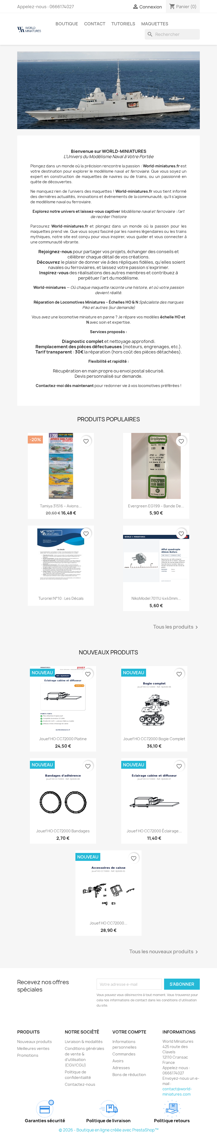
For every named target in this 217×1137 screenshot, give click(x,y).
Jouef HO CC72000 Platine (63, 738)
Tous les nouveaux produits (164, 952)
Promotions (27, 1055)
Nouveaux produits (34, 1041)
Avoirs (118, 1060)
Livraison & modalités (84, 1041)
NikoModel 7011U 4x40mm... (156, 598)
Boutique (67, 24)
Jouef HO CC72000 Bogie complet (154, 738)
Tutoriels (123, 24)
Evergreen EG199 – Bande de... (156, 505)
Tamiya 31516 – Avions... (61, 505)
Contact (94, 24)
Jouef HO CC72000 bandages (63, 830)
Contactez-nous (80, 1084)
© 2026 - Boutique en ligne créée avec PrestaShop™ (109, 1130)
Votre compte (129, 1032)
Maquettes (154, 24)
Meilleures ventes (33, 1048)
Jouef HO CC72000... (108, 923)
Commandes (123, 1053)
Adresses (121, 1067)
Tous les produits (176, 627)
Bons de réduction (129, 1074)
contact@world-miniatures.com (177, 1091)
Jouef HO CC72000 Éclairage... (154, 830)
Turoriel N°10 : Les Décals (61, 598)
